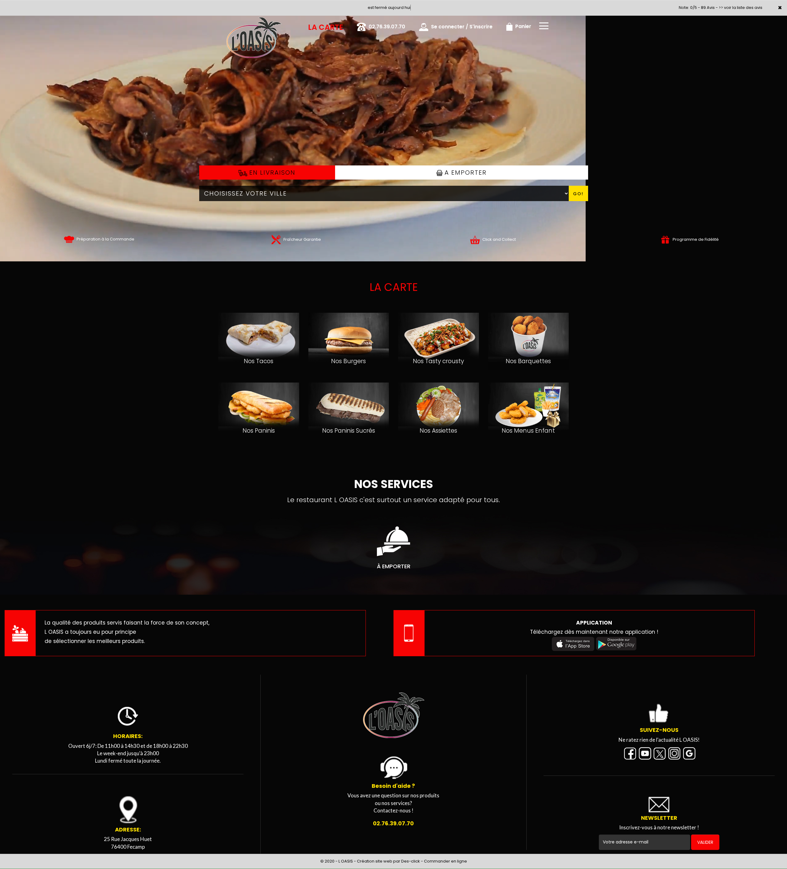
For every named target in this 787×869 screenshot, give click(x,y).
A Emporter (464, 172)
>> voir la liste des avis (740, 7)
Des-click (410, 861)
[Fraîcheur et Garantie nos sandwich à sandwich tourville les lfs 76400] (276, 239)
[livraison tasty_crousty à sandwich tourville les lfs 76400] (438, 329)
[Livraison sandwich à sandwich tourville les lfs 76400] (219, 24)
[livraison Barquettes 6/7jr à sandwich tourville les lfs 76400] (528, 329)
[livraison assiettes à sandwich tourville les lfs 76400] (438, 399)
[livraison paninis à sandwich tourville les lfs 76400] (348, 399)
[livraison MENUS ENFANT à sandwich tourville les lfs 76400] (528, 399)
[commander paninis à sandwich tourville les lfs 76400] (258, 396)
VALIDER (705, 842)
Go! (578, 194)
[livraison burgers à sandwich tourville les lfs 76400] (348, 329)
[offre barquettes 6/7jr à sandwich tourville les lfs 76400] (474, 239)
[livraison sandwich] (393, 716)
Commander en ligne (445, 861)
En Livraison (271, 172)
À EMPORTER (393, 566)
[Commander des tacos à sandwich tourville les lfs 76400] (258, 329)
